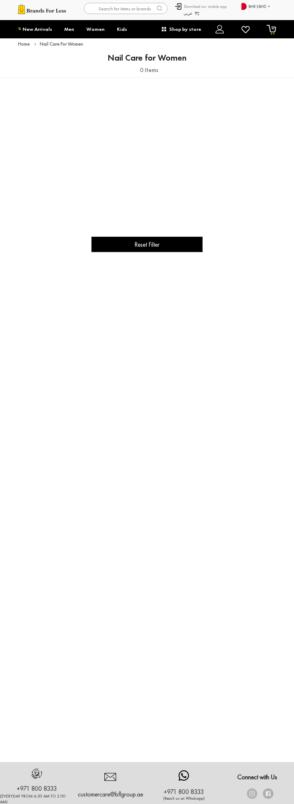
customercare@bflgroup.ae (110, 794)
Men (69, 29)
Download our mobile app (205, 6)
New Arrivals (37, 29)
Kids (122, 29)
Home (24, 44)
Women (95, 29)
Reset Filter (147, 244)
